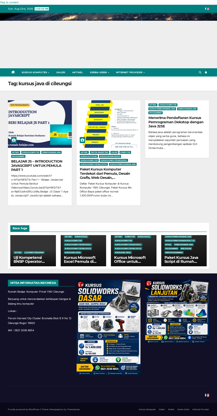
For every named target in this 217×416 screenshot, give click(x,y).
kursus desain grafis (110, 156)
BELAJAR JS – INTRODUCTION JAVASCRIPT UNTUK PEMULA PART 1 (36, 165)
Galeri (60, 72)
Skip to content (9, 2)
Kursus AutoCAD (89, 156)
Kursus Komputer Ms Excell (114, 160)
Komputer (125, 152)
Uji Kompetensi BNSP (34, 252)
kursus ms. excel (73, 252)
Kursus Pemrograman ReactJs (180, 241)
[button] (200, 72)
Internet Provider (129, 72)
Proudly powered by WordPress (24, 409)
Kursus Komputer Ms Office (94, 164)
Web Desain (186, 249)
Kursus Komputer (35, 72)
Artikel (77, 72)
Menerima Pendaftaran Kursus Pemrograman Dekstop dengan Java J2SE (175, 122)
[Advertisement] (108, 44)
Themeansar (73, 409)
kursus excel (81, 237)
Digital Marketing (99, 152)
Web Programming (174, 252)
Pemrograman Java (51, 152)
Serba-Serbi (99, 72)
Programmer (18, 156)
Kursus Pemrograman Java (123, 164)
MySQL (168, 245)
